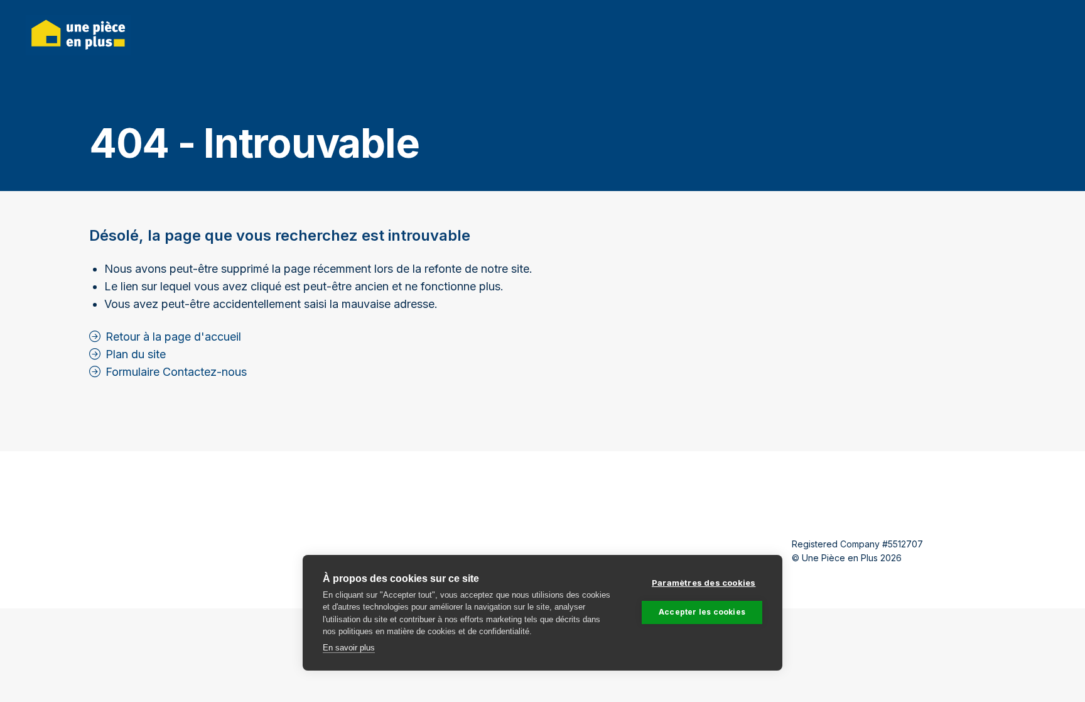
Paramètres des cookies (703, 583)
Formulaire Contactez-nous (176, 371)
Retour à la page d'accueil (173, 336)
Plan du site (135, 354)
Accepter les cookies (702, 612)
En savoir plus (349, 647)
